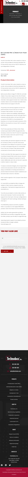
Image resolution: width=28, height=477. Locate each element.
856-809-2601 (15, 368)
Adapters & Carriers (14, 390)
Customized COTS (14, 421)
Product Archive (14, 399)
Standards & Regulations (14, 424)
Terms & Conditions (14, 437)
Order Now (14, 446)
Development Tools (14, 393)
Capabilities (4, 472)
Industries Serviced (14, 418)
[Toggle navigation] (26, 4)
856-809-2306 (24, 1)
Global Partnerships (14, 443)
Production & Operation (14, 415)
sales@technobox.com (1, 6)
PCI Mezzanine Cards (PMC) (14, 383)
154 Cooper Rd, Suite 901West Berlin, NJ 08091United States (14, 460)
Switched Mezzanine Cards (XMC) (14, 386)
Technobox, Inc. (14, 408)
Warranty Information (14, 440)
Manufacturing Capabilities (14, 412)
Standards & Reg (11, 472)
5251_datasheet (11, 70)
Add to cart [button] (6, 251)
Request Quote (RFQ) (14, 434)
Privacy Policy (19, 472)
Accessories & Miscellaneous (14, 396)
